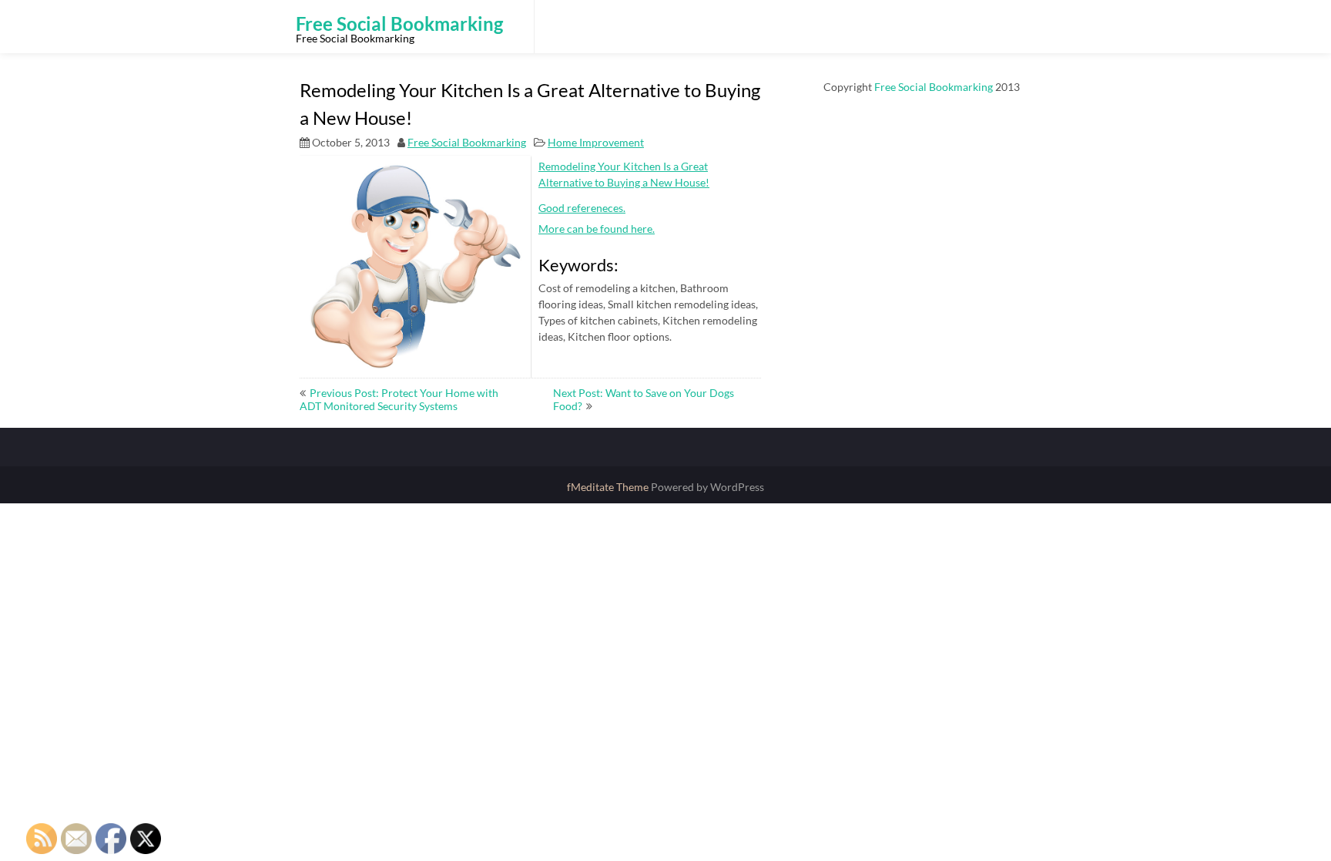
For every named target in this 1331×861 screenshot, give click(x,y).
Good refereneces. (581, 207)
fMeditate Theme (609, 486)
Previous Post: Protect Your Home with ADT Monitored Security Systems (399, 399)
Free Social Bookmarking (466, 142)
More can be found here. (596, 228)
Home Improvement (596, 142)
